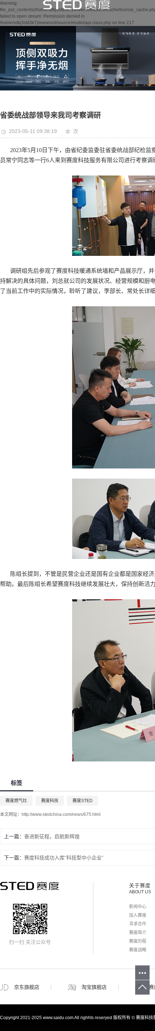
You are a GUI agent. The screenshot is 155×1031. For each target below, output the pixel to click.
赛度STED (82, 800)
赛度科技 (49, 800)
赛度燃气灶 (16, 800)
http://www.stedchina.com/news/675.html (61, 814)
